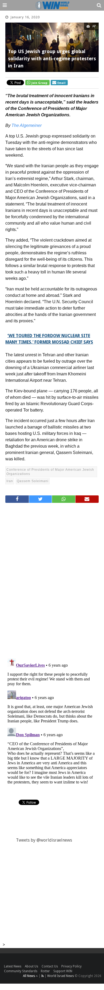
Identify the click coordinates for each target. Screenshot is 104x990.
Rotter (45, 971)
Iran (9, 481)
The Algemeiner (27, 125)
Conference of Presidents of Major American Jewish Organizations (50, 472)
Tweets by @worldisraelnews (44, 840)
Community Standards (20, 971)
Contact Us (50, 966)
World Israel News (60, 976)
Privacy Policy (71, 966)
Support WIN (62, 971)
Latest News (12, 966)
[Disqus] (52, 578)
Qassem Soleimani (33, 481)
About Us (31, 966)
